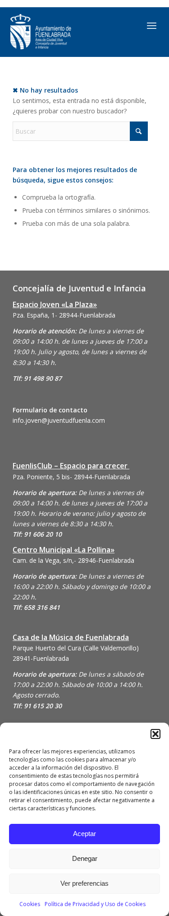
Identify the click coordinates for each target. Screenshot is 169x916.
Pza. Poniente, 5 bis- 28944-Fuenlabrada (71, 476)
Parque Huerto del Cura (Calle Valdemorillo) (76, 648)
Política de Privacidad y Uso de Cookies (95, 904)
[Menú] (151, 25)
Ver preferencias (84, 883)
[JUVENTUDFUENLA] (63, 32)
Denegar (84, 858)
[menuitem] (151, 25)
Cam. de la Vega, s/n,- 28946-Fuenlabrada (73, 560)
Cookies (29, 904)
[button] (155, 733)
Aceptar (84, 833)
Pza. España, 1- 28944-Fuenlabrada (64, 315)
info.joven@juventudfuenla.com (59, 420)
